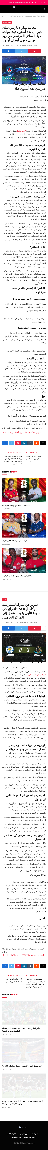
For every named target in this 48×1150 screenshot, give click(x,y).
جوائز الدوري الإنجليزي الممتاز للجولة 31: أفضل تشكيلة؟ (34, 458)
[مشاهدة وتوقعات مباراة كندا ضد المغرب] (24, 560)
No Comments (21, 45)
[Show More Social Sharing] (43, 51)
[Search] (44, 9)
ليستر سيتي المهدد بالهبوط (35, 675)
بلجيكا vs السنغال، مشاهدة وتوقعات (15, 505)
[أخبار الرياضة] (23, 9)
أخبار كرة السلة (16, 1137)
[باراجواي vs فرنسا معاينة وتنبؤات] (24, 525)
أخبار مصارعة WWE (30, 1137)
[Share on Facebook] (8, 51)
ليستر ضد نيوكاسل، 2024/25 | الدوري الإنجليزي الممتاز (23, 955)
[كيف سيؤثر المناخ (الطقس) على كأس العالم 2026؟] (24, 1050)
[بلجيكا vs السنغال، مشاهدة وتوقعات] (24, 490)
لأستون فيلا (21, 131)
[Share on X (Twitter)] (21, 51)
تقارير (4, 599)
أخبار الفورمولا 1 (23, 1134)
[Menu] (3, 9)
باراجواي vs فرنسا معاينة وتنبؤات (14, 541)
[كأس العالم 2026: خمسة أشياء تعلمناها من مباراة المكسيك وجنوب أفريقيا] (24, 1013)
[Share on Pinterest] (34, 51)
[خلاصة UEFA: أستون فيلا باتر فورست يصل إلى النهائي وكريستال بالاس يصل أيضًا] (24, 1086)
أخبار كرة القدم (12, 1134)
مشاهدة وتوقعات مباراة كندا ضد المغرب (17, 576)
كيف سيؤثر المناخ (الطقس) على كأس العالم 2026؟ (21, 1066)
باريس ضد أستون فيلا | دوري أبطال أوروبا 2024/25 (21, 432)
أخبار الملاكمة (34, 1134)
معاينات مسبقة (7, 22)
